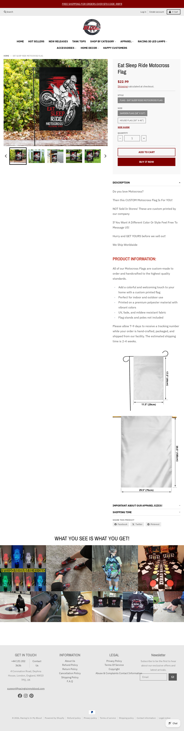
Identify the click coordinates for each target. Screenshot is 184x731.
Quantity (123, 133)
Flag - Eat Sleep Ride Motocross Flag (141, 100)
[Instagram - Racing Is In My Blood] (26, 696)
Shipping (123, 86)
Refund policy (74, 718)
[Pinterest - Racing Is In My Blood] (31, 696)
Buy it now (146, 161)
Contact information (146, 718)
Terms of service (108, 718)
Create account (156, 11)
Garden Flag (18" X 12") (132, 113)
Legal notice (165, 718)
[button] (18, 156)
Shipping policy (126, 718)
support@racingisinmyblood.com (26, 688)
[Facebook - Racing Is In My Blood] (20, 696)
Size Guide (124, 127)
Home (6, 56)
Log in (143, 11)
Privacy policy (90, 718)
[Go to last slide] (6, 156)
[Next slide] (105, 156)
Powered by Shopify (54, 718)
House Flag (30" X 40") (132, 120)
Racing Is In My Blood (31, 718)
